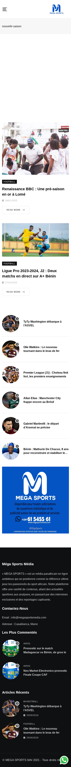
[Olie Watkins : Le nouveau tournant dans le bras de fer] (10, 349)
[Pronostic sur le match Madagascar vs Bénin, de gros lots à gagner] (10, 648)
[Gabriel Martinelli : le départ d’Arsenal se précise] (10, 425)
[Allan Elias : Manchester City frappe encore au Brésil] (10, 400)
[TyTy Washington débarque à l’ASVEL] (10, 323)
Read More (14, 210)
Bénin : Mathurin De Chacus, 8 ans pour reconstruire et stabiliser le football (46, 453)
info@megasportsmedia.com (28, 617)
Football (29, 724)
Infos (26, 643)
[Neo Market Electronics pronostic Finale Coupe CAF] (10, 670)
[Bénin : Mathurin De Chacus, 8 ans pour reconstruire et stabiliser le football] (10, 451)
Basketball (30, 701)
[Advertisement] (35, 71)
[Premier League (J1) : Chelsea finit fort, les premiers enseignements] (10, 374)
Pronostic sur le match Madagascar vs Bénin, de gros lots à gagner (46, 652)
